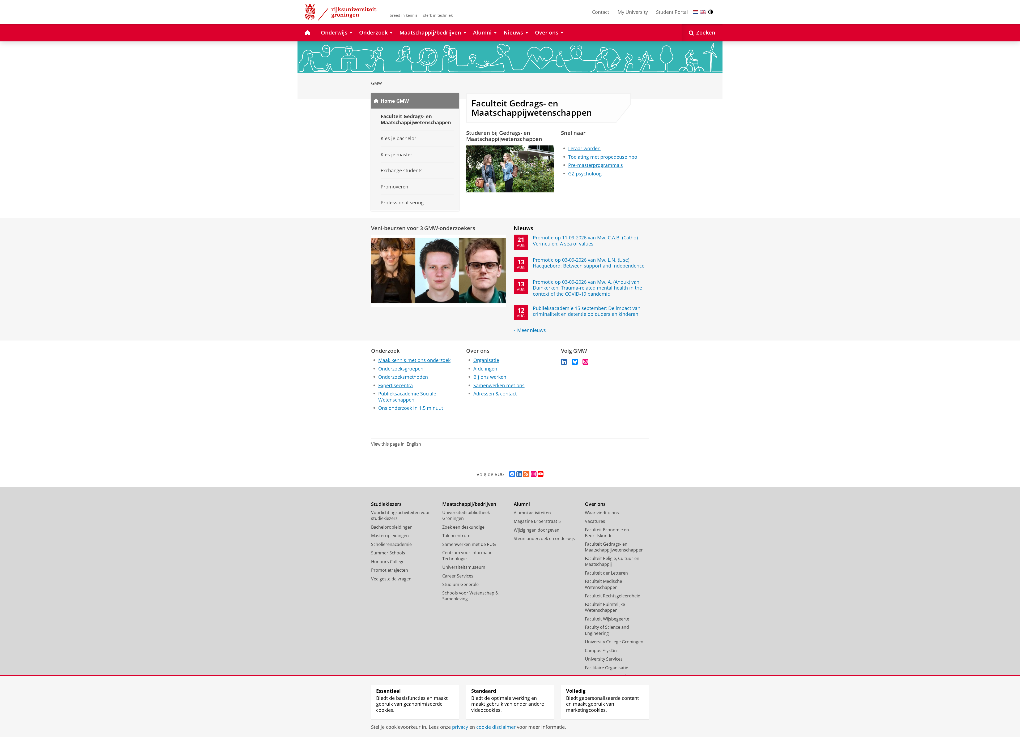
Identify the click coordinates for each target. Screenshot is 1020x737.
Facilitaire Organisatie (606, 668)
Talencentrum (456, 535)
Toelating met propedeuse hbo (602, 157)
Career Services (457, 576)
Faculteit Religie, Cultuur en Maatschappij (612, 561)
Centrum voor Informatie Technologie (467, 556)
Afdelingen (485, 369)
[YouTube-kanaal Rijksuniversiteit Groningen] (540, 474)
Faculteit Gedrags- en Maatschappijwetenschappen (614, 547)
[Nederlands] (695, 12)
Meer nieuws (531, 330)
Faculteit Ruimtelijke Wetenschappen (605, 607)
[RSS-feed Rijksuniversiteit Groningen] (526, 474)
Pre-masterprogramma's (595, 165)
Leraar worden (584, 148)
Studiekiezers (386, 504)
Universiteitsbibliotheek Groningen (466, 515)
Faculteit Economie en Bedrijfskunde (607, 533)
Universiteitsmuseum (463, 567)
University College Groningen (614, 642)
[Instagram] (586, 362)
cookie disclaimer (496, 727)
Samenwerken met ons (499, 385)
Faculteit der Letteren (606, 573)
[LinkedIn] (564, 362)
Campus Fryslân (601, 650)
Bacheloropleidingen (392, 527)
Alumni (522, 504)
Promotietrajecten (389, 570)
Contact (600, 12)
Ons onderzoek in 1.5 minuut (410, 408)
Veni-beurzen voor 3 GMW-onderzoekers (423, 228)
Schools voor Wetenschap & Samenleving (470, 596)
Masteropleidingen (390, 535)
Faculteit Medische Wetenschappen (603, 584)
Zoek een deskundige (463, 527)
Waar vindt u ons (602, 513)
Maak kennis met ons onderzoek (414, 360)
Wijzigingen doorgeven (536, 530)
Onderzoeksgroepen (400, 369)
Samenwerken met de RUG (469, 544)
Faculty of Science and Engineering (607, 630)
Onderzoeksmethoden (403, 377)
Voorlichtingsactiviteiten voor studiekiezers (400, 515)
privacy (460, 727)
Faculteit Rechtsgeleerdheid (612, 596)
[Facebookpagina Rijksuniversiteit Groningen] (512, 474)
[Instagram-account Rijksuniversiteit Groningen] (534, 474)
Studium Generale (460, 584)
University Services (604, 659)
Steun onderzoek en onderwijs (544, 538)
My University (633, 12)
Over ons (595, 504)
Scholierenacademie (391, 544)
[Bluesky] (575, 362)
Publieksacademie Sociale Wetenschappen (407, 397)
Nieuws (523, 228)
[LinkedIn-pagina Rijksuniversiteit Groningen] (519, 474)
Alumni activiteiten (532, 513)
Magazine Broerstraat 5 (537, 521)
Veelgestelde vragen (391, 579)
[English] (703, 12)
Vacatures (595, 521)
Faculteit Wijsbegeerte (607, 619)
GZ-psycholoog (585, 174)
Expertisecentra (395, 385)
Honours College (388, 561)
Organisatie (486, 360)
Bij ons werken (489, 377)
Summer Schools (388, 553)
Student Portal (672, 12)
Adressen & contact (495, 394)
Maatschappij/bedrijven (469, 504)
